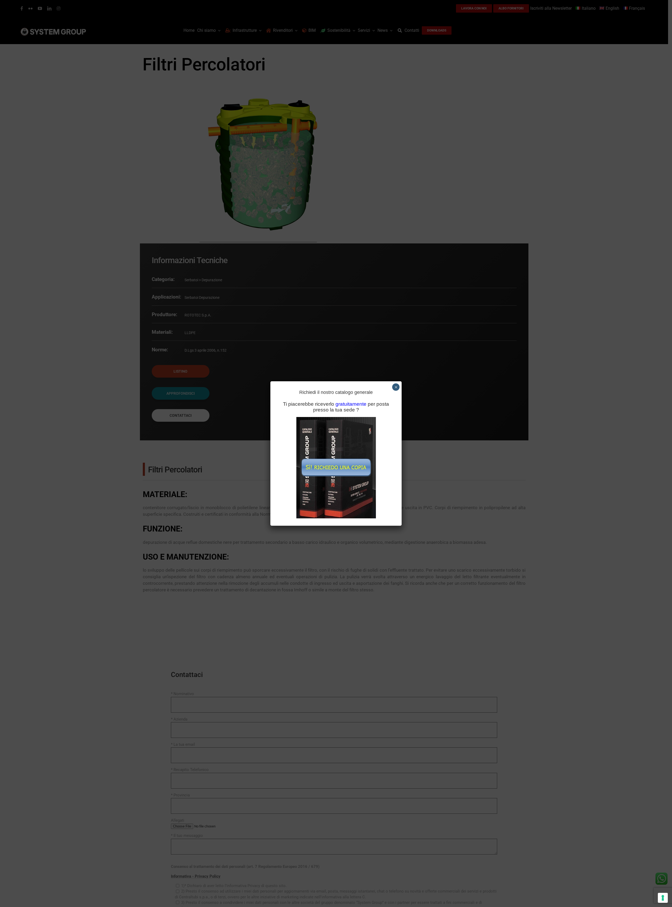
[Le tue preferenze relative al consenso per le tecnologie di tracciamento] (663, 898)
